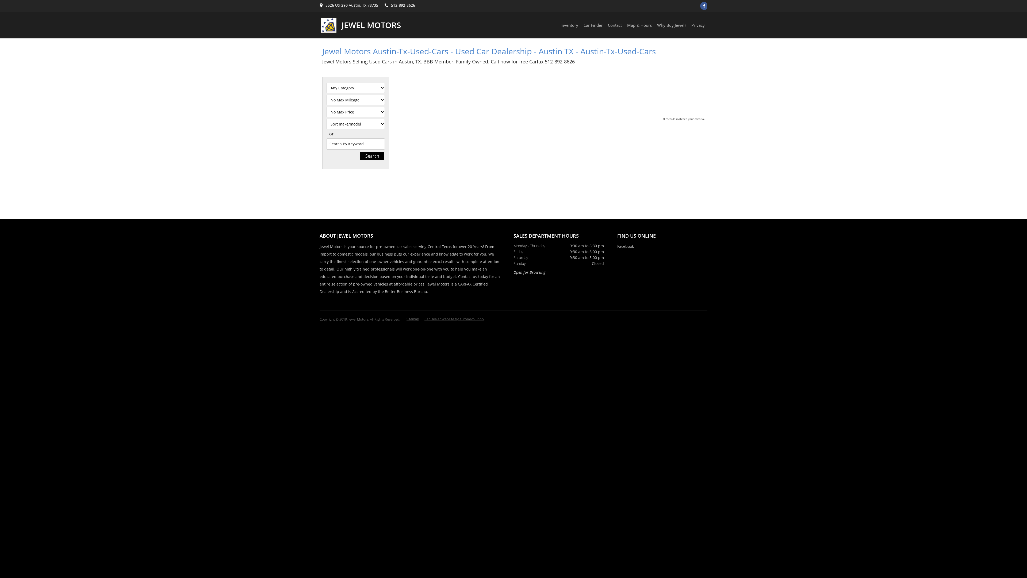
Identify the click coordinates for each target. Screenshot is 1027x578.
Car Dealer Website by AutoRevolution (454, 319)
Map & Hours (639, 25)
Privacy (698, 25)
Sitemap (413, 319)
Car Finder (593, 25)
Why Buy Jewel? (671, 25)
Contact (615, 25)
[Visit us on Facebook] (704, 6)
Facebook (625, 246)
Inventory (569, 25)
